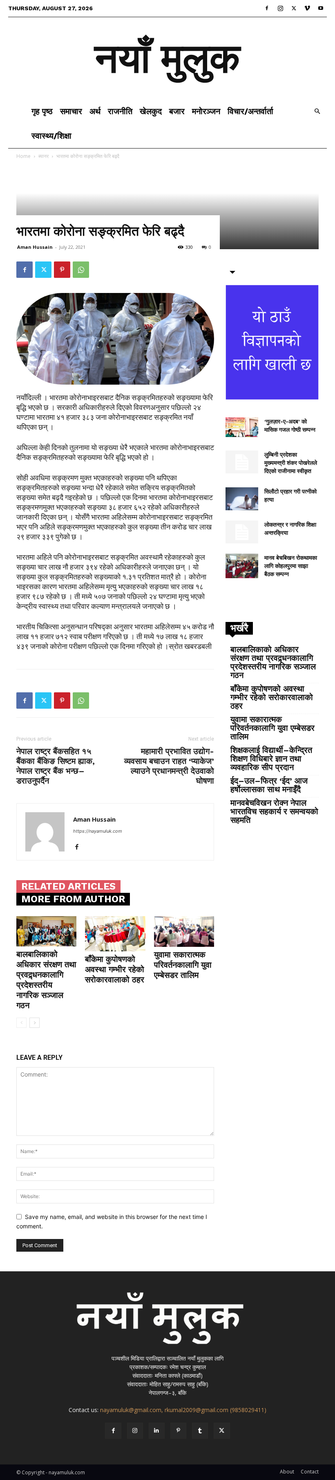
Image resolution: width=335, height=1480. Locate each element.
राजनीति (120, 111)
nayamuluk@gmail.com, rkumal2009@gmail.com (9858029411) (183, 1410)
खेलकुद (151, 111)
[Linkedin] (157, 1431)
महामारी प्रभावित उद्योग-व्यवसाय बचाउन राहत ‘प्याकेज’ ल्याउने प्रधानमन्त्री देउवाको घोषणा (169, 766)
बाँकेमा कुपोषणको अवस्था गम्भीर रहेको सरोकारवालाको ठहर (114, 969)
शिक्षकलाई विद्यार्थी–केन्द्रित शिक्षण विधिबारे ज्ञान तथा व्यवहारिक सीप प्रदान (271, 759)
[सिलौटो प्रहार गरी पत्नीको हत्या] (242, 498)
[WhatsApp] (81, 269)
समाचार (71, 111)
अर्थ (94, 111)
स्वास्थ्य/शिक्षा (51, 136)
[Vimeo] (307, 8)
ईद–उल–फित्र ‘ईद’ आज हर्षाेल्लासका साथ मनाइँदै (269, 785)
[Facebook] (267, 8)
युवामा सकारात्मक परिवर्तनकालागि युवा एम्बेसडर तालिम (183, 965)
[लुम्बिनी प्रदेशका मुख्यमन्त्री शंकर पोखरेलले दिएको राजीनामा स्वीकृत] (242, 462)
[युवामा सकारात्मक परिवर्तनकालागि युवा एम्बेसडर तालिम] (184, 931)
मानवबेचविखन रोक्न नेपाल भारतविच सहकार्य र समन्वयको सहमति (274, 811)
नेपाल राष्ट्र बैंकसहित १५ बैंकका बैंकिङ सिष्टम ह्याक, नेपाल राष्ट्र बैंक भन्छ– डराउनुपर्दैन (55, 766)
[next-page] (34, 1023)
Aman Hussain (35, 247)
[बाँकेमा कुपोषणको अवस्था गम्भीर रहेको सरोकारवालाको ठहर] (115, 933)
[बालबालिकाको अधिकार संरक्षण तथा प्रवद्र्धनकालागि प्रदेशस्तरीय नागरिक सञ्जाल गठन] (46, 931)
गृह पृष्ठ (42, 111)
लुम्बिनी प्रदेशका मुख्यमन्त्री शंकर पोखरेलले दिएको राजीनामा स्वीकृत (290, 462)
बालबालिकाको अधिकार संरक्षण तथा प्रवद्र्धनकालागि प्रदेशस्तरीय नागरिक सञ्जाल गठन (46, 979)
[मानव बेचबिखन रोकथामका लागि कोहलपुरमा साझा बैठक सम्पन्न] (242, 566)
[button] (317, 111)
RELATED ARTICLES (68, 886)
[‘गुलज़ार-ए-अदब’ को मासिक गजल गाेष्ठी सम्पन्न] (242, 427)
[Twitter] (294, 8)
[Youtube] (321, 8)
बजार (177, 111)
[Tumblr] (200, 1431)
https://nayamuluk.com (97, 831)
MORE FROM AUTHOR (73, 899)
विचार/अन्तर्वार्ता (250, 111)
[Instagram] (280, 8)
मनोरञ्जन (206, 111)
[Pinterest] (62, 269)
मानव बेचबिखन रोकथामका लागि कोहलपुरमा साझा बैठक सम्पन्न (290, 565)
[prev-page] (21, 1023)
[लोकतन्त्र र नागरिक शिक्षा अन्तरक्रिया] (242, 531)
